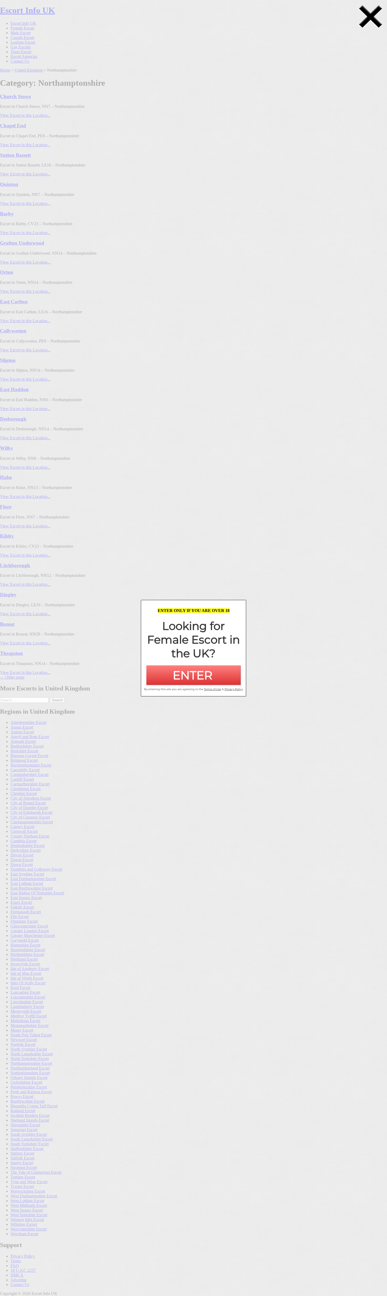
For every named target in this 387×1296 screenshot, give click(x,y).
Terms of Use (212, 689)
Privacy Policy (234, 689)
